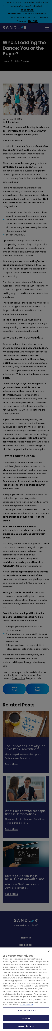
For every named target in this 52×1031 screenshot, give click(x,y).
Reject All (25, 1018)
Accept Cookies (26, 1026)
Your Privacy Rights (26, 1010)
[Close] (49, 951)
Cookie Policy (26, 1004)
